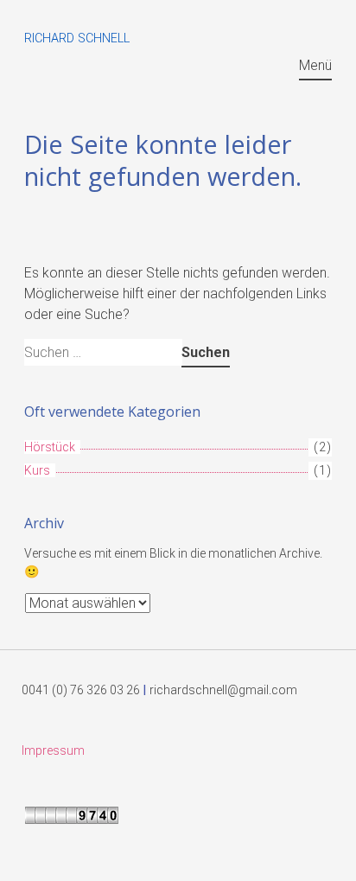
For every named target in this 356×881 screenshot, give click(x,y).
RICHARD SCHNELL (77, 38)
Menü (315, 65)
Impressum (53, 750)
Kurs (37, 470)
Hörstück (49, 447)
